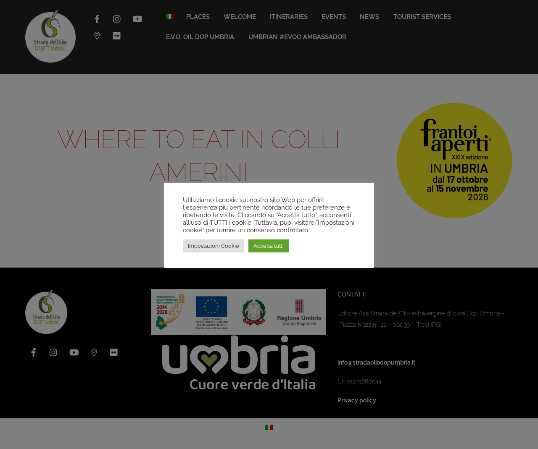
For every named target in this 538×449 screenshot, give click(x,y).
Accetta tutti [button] (268, 246)
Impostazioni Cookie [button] (213, 246)
